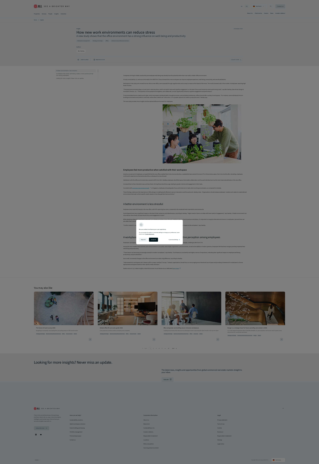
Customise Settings (174, 240)
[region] (159, 232)
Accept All (153, 240)
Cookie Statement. (149, 234)
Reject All (143, 240)
